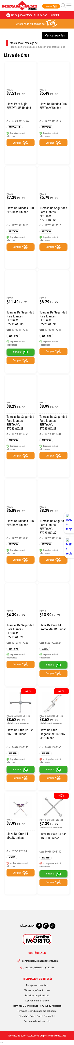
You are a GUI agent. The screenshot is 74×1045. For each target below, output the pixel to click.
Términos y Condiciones (37, 990)
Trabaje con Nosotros (37, 985)
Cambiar (54, 14)
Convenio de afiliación (37, 1000)
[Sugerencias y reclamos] (69, 547)
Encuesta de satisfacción (37, 1021)
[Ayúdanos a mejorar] (69, 522)
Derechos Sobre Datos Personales (37, 1016)
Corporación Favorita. (50, 1035)
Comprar (17, 142)
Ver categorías (55, 35)
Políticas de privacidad (37, 995)
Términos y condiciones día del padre (37, 1011)
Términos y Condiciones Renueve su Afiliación (37, 1005)
